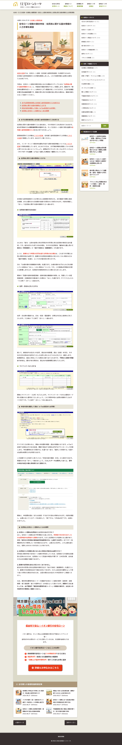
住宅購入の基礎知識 (31, 12)
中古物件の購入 (87, 84)
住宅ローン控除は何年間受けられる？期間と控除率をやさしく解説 (98, 150)
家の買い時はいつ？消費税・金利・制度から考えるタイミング (98, 172)
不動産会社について (88, 100)
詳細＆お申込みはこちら (47, 668)
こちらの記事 (38, 136)
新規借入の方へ (87, 42)
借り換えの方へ (87, 46)
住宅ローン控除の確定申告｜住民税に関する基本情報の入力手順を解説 (56, 12)
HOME (15, 12)
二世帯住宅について (88, 108)
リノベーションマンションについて (93, 80)
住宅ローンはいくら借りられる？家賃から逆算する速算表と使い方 (98, 161)
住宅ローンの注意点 (88, 34)
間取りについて (87, 120)
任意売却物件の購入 (88, 112)
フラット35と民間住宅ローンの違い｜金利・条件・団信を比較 (98, 184)
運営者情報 (61, 737)
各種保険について (88, 116)
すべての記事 (21, 12)
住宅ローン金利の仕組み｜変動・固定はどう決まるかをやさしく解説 (98, 138)
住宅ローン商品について (90, 38)
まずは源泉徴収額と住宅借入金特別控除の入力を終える (41, 103)
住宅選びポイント (88, 72)
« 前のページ (19, 723)
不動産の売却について (89, 96)
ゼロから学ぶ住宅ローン (90, 22)
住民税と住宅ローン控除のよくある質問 (35, 111)
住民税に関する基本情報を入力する (34, 106)
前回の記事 (21, 73)
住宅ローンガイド (88, 26)
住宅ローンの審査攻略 (89, 50)
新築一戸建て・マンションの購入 (93, 76)
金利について (87, 54)
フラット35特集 (87, 58)
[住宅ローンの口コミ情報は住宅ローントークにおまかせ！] (27, 6)
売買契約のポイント (89, 104)
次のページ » (71, 723)
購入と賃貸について (89, 92)
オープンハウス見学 (88, 88)
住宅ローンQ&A (87, 30)
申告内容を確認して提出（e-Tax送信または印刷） (39, 108)
